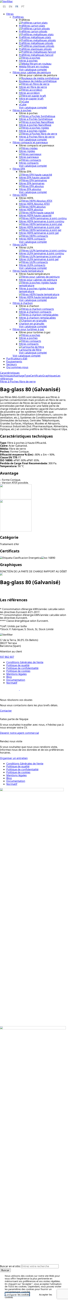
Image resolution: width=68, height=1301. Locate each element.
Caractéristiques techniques (10, 374)
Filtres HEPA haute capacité (35, 215)
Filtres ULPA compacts (32, 265)
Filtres (10, 14)
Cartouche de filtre (30, 350)
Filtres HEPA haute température (38, 297)
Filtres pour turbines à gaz (28, 329)
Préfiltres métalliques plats (35, 37)
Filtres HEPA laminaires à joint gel (39, 233)
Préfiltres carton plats (32, 25)
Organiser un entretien (14, 758)
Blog (9, 677)
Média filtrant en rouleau (34, 66)
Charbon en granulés (31, 323)
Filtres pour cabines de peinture (32, 72)
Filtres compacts (29, 163)
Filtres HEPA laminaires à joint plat (39, 227)
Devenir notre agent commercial (19, 733)
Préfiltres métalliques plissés (36, 43)
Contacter (6, 710)
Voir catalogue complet (33, 69)
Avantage (19, 375)
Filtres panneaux (29, 157)
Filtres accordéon (29, 93)
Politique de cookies (18, 671)
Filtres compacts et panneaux (30, 142)
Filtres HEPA (20, 195)
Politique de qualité (17, 665)
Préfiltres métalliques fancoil (36, 55)
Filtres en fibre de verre (33, 87)
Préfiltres (18, 17)
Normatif (11, 682)
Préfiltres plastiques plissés (35, 49)
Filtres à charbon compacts (35, 312)
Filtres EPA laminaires (31, 183)
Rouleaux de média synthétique (38, 81)
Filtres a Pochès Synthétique (36, 119)
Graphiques (49, 375)
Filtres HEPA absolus (31, 209)
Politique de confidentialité (22, 668)
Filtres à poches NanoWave (35, 125)
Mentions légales (16, 674)
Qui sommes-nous (17, 367)
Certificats (36, 375)
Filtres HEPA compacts (32, 239)
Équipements (14, 361)
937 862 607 (7, 657)
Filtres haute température (28, 271)
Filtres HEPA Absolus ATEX (34, 204)
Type (27, 375)
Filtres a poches (28, 338)
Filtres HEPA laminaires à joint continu (41, 221)
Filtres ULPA (20, 244)
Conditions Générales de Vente (24, 662)
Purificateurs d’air (17, 358)
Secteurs (11, 364)
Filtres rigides (27, 151)
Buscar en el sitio (10, 1266)
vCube (22, 104)
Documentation (15, 680)
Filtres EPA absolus (30, 189)
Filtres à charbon (23, 303)
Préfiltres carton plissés (33, 31)
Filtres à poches (28, 60)
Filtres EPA (19, 169)
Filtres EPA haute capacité (34, 177)
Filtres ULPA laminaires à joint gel (39, 259)
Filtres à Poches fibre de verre (37, 136)
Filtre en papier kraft (31, 98)
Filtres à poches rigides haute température (36, 290)
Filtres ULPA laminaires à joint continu (41, 253)
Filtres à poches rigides (32, 131)
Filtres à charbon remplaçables (37, 317)
